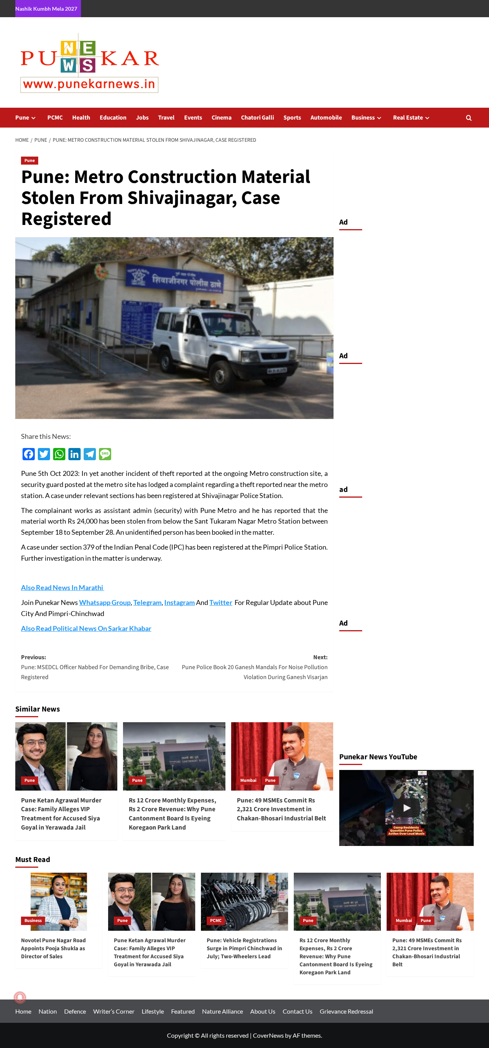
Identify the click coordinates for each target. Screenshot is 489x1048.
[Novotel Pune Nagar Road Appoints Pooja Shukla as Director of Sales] (58, 902)
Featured (183, 1011)
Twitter (220, 602)
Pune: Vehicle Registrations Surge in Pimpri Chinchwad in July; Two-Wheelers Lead (244, 948)
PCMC (55, 117)
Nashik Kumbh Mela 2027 (46, 8)
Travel (166, 117)
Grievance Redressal (346, 1011)
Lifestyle (153, 1011)
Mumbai (248, 780)
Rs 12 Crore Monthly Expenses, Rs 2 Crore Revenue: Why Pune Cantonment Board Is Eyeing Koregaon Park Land (172, 814)
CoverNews (268, 1035)
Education (113, 117)
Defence (75, 1011)
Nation (48, 1011)
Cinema (222, 117)
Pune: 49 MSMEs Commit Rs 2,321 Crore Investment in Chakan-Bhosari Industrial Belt (281, 809)
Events (193, 117)
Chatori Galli (257, 117)
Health (81, 117)
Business (363, 117)
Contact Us (298, 1011)
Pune (22, 117)
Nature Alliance (222, 1011)
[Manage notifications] (20, 997)
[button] (469, 118)
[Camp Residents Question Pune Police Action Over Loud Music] (406, 808)
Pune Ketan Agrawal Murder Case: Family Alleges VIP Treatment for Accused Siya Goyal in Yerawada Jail (61, 814)
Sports (292, 117)
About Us (262, 1011)
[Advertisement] (406, 288)
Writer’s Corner (113, 1011)
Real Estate (408, 117)
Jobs (142, 117)
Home (23, 1011)
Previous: (95, 667)
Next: (254, 667)
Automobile (326, 117)
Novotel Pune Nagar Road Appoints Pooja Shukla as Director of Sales (53, 948)
